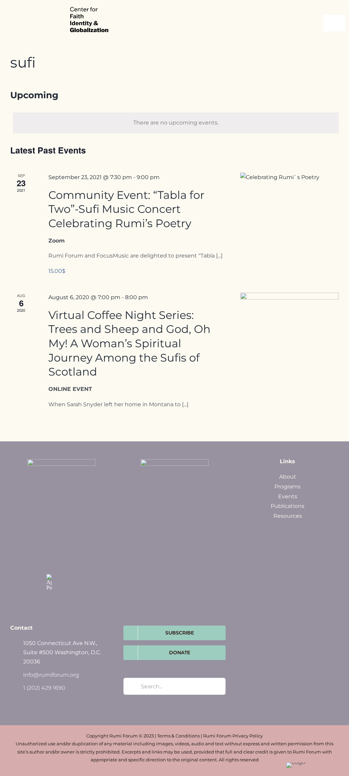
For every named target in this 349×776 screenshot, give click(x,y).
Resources (287, 516)
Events (287, 496)
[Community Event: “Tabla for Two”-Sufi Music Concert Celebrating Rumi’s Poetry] (289, 195)
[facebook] (49, 548)
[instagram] (49, 562)
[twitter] (63, 548)
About (287, 476)
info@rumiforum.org (51, 675)
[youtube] (63, 562)
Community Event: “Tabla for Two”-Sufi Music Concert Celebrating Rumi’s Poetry (126, 209)
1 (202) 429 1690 (44, 688)
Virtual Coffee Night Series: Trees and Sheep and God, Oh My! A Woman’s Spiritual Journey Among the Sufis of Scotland (129, 343)
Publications (287, 506)
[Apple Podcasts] (49, 582)
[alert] (176, 123)
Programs (287, 486)
